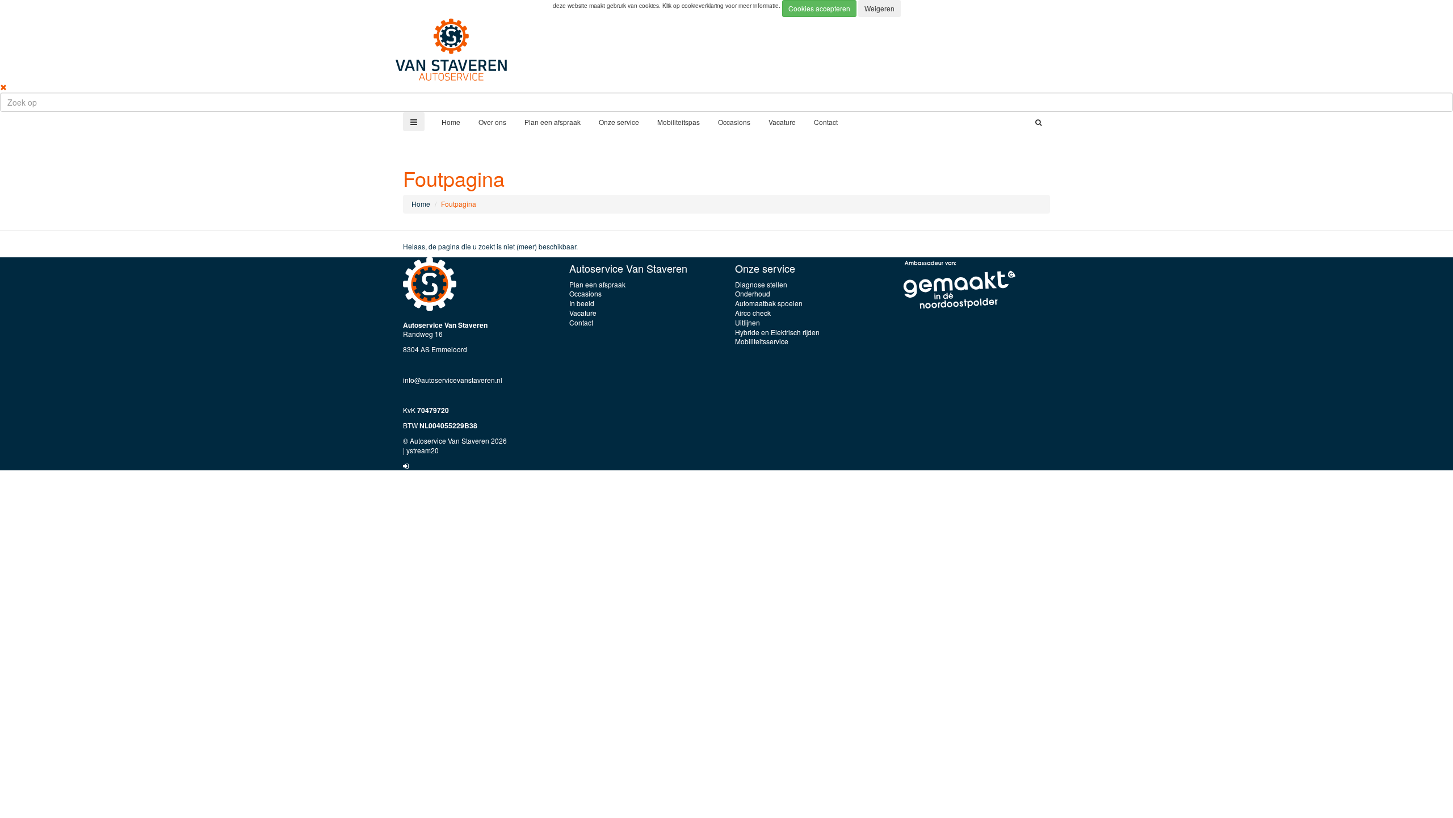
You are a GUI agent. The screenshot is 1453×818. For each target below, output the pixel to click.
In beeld (581, 303)
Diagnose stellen (761, 284)
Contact (826, 122)
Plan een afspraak (552, 122)
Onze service (619, 122)
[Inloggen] (406, 465)
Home (451, 122)
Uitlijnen (747, 322)
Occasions (734, 122)
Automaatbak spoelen (769, 303)
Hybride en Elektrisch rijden (777, 332)
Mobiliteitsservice (761, 341)
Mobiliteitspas (678, 122)
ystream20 (422, 450)
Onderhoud (752, 293)
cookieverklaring (703, 5)
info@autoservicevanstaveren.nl (452, 380)
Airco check (753, 313)
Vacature (782, 122)
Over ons (492, 122)
